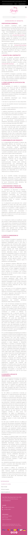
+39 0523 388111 (7, 509)
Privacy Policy (18, 525)
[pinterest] (14, 532)
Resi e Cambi (4, 486)
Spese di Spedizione (6, 519)
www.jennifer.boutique (18, 35)
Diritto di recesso (5, 489)
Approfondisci (22, 3)
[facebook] (12, 532)
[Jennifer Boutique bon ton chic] (14, 10)
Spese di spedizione (5, 492)
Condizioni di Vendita (7, 516)
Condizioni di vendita (6, 484)
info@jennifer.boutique (9, 507)
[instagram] (16, 532)
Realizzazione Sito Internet (8, 525)
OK (15, 3)
